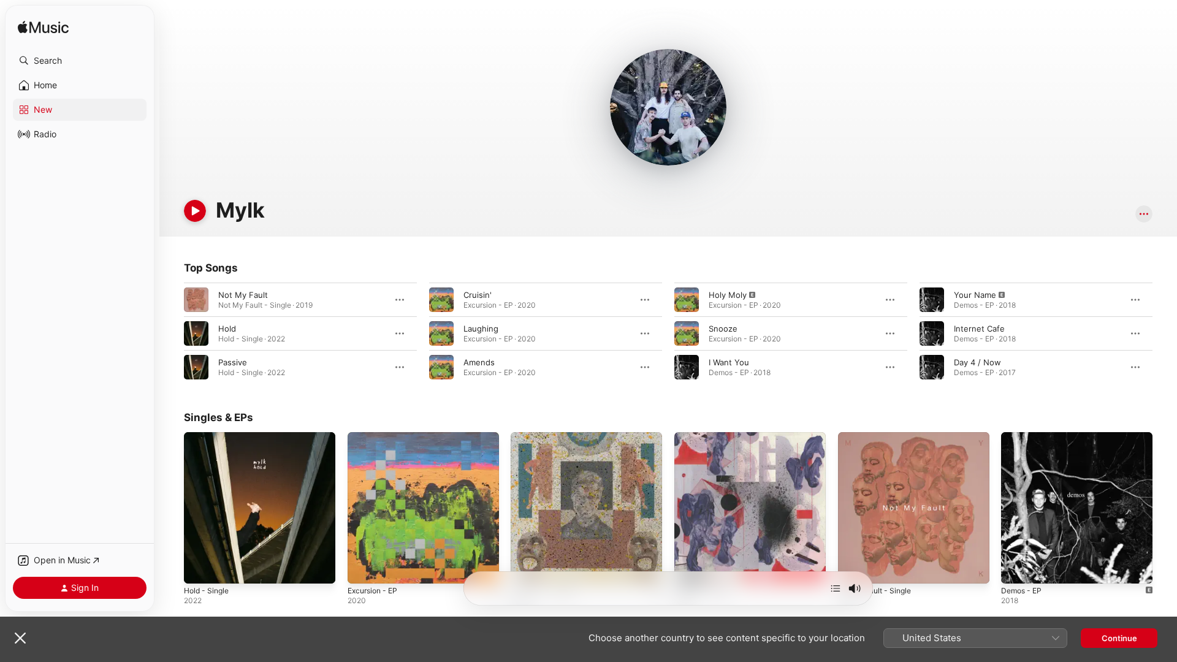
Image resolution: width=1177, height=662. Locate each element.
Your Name (975, 295)
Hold (227, 328)
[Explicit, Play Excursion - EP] (363, 568)
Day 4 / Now (977, 362)
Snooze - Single (704, 437)
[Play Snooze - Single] (689, 568)
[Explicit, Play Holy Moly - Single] (526, 568)
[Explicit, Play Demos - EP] (1016, 568)
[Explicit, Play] (686, 299)
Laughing (480, 328)
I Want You (729, 362)
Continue (1119, 638)
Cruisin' (477, 295)
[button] (79, 60)
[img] (43, 28)
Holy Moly (728, 295)
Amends (479, 362)
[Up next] (835, 588)
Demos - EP (1023, 437)
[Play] (195, 211)
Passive (232, 362)
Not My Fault (243, 295)
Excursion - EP (375, 437)
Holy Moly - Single (546, 437)
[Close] (20, 638)
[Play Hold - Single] (199, 568)
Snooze (723, 328)
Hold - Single (209, 437)
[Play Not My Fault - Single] (853, 568)
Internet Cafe (979, 328)
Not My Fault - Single (879, 437)
